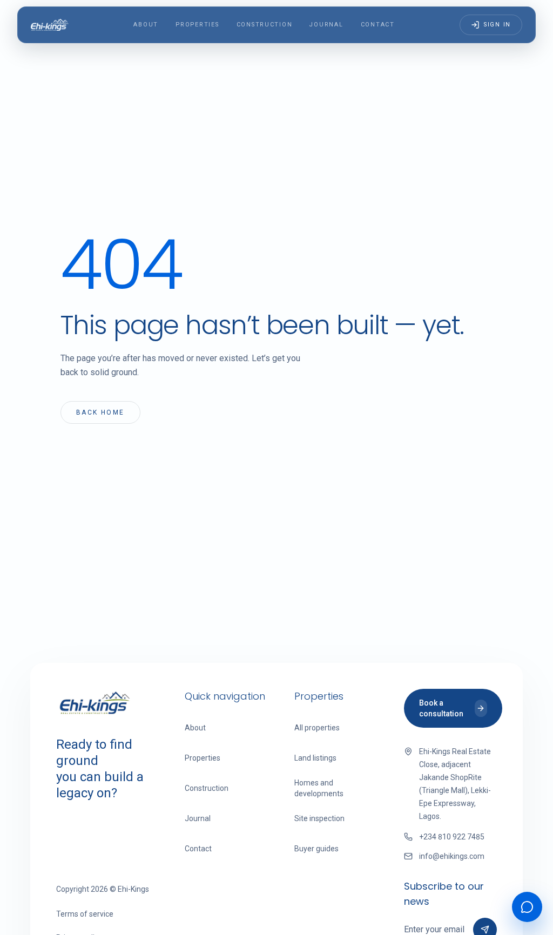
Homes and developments (318, 788)
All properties (317, 727)
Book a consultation (441, 708)
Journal (326, 24)
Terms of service (84, 914)
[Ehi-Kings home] (50, 25)
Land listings (315, 758)
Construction (265, 24)
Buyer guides (316, 848)
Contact (378, 24)
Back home (100, 412)
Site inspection (319, 818)
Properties (197, 24)
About (145, 24)
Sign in (497, 24)
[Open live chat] (527, 907)
